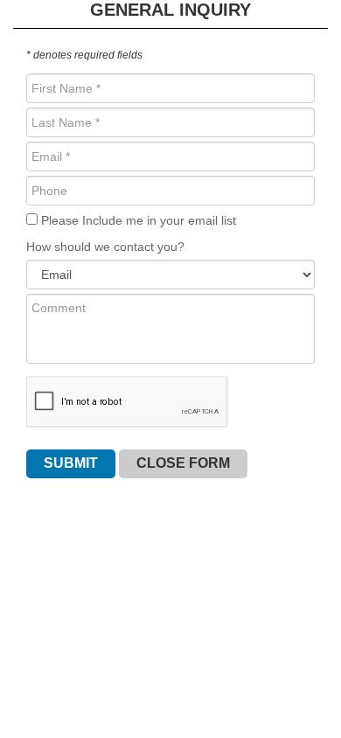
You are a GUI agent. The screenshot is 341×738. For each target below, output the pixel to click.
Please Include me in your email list (137, 220)
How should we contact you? (105, 247)
